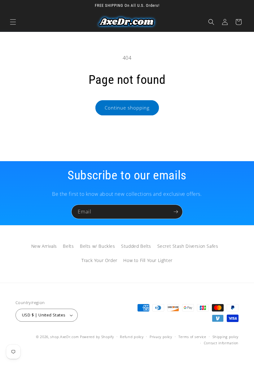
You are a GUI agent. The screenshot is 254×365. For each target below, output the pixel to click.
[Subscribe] (175, 211)
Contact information (221, 343)
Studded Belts (136, 246)
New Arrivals (44, 246)
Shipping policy (225, 336)
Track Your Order (99, 260)
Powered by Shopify (97, 336)
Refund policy (131, 336)
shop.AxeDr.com (64, 336)
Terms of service (192, 336)
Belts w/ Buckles (97, 246)
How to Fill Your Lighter (147, 260)
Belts (68, 246)
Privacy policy (161, 336)
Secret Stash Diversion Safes (187, 246)
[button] (13, 22)
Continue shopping (127, 108)
